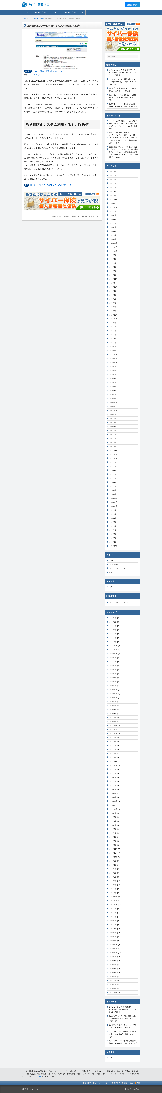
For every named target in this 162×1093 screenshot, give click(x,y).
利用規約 (117, 1083)
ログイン (112, 587)
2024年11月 (113, 247)
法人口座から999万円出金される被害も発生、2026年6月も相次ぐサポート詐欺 (123, 97)
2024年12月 (113, 243)
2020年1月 (113, 446)
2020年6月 (113, 426)
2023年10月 (113, 287)
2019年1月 (113, 494)
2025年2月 (113, 239)
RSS (138, 1083)
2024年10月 (113, 251)
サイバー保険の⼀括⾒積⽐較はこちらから (49, 71)
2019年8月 (113, 466)
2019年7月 (113, 470)
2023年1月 (113, 311)
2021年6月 (113, 379)
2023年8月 (113, 291)
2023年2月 (113, 307)
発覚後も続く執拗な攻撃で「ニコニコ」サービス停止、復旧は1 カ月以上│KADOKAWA (123, 135)
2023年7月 (113, 295)
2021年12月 (113, 355)
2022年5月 (113, 335)
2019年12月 (113, 450)
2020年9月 (113, 414)
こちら (39, 1076)
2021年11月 (113, 359)
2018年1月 (113, 542)
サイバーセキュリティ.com (119, 602)
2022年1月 (113, 351)
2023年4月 (113, 303)
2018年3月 (113, 534)
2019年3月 (113, 486)
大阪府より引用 (36, 75)
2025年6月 (113, 223)
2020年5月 (113, 430)
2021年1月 (113, 398)
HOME (27, 12)
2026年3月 (113, 187)
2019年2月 (113, 490)
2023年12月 (113, 279)
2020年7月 (113, 422)
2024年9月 (113, 255)
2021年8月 (113, 371)
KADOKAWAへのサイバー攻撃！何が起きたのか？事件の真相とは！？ (123, 140)
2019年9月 (113, 462)
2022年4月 (113, 339)
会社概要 (88, 1083)
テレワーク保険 (114, 572)
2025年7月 (113, 219)
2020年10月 (113, 410)
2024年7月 (113, 259)
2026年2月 (113, 191)
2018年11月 (113, 502)
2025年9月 (113, 211)
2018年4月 (113, 530)
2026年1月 (113, 195)
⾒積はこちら (132, 5)
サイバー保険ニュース (73, 12)
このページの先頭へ (133, 1089)
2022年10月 (113, 319)
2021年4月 (113, 387)
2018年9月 (113, 510)
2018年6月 (113, 522)
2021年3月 (113, 391)
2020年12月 (113, 403)
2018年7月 (113, 518)
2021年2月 (113, 395)
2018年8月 (113, 514)
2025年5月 (113, 227)
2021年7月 (113, 375)
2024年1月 (113, 275)
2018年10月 (113, 506)
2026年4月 (113, 183)
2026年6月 (113, 175)
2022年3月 (113, 343)
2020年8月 (113, 418)
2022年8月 (113, 327)
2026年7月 (113, 171)
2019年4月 (113, 482)
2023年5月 (113, 299)
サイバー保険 (114, 564)
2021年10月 (113, 363)
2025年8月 (113, 215)
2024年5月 (113, 263)
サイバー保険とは (41, 12)
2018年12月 (113, 498)
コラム (57, 12)
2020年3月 (113, 438)
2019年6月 (113, 474)
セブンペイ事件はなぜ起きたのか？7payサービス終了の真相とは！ (123, 125)
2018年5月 (113, 526)
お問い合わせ (128, 1083)
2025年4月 (113, 231)
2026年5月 (113, 179)
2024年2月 (113, 271)
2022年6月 (113, 331)
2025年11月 (113, 203)
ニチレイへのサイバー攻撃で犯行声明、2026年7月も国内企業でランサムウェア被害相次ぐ (123, 72)
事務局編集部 (58, 216)
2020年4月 (113, 434)
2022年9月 (113, 323)
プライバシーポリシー (102, 1083)
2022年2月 (113, 347)
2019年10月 (113, 458)
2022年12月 (113, 315)
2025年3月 (113, 235)
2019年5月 (113, 478)
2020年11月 (113, 407)
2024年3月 (113, 267)
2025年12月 (113, 199)
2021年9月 (113, 367)
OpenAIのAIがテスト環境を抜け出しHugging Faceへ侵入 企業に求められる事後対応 (123, 81)
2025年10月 (113, 207)
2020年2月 (113, 442)
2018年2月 (113, 538)
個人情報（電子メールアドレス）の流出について (51, 185)
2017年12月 (113, 546)
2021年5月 (113, 383)
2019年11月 (113, 454)
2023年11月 (113, 283)
